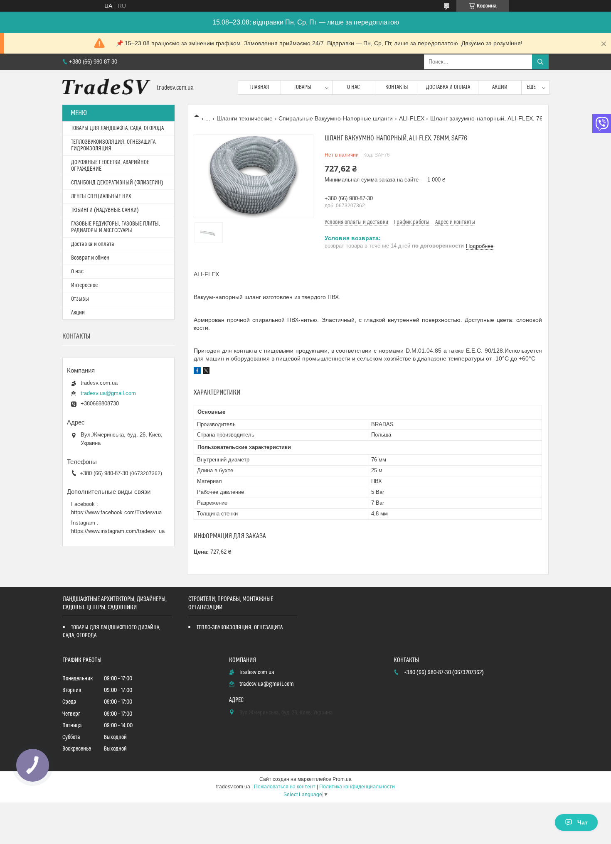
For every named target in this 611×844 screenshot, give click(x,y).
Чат (582, 822)
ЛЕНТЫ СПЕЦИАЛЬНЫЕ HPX (101, 196)
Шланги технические (245, 118)
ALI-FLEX (411, 118)
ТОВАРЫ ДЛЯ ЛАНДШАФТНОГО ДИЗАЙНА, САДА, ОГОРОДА (111, 631)
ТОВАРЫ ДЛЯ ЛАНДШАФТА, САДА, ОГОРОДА (117, 128)
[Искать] (540, 61)
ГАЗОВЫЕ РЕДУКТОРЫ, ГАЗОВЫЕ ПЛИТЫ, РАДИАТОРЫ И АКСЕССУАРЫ (115, 227)
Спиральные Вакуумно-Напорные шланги (335, 118)
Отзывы (80, 299)
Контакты (396, 87)
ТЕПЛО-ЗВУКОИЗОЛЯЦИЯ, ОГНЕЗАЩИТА (240, 627)
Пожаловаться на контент (284, 787)
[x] (206, 371)
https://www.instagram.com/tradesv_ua (118, 531)
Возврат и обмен (90, 258)
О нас (353, 87)
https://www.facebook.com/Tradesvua (116, 512)
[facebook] (197, 371)
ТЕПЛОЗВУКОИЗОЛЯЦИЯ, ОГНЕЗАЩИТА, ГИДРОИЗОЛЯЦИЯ (114, 145)
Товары (302, 87)
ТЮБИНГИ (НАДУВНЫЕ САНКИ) (105, 210)
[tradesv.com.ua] (106, 87)
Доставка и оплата (448, 87)
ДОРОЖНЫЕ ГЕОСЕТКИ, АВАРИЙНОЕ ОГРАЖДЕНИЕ (110, 165)
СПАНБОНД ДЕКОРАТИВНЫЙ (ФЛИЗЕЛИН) (117, 182)
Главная (259, 87)
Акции (500, 87)
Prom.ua (342, 779)
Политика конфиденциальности (357, 787)
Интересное (84, 285)
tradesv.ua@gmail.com (108, 393)
